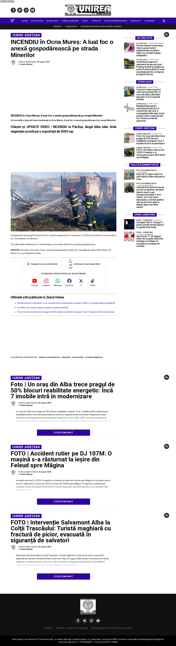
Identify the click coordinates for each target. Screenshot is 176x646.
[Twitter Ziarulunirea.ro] (84, 620)
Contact (57, 26)
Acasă (25, 21)
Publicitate (71, 26)
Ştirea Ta (96, 21)
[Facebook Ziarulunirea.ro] (78, 620)
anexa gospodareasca (50, 357)
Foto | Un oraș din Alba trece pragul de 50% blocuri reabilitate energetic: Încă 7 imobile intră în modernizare (66, 312)
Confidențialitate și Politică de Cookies (101, 26)
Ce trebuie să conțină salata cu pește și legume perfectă (42, 307)
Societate (135, 21)
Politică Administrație (115, 21)
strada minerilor (94, 357)
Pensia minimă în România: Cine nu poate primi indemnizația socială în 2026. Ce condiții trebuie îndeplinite (66, 303)
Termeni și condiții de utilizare (72, 628)
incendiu (67, 357)
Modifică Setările (7, 1)
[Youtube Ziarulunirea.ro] (98, 620)
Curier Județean (70, 21)
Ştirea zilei (52, 21)
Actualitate (37, 21)
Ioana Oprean (26, 64)
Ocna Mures (78, 357)
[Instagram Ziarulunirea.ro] (91, 620)
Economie (149, 21)
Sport (85, 21)
